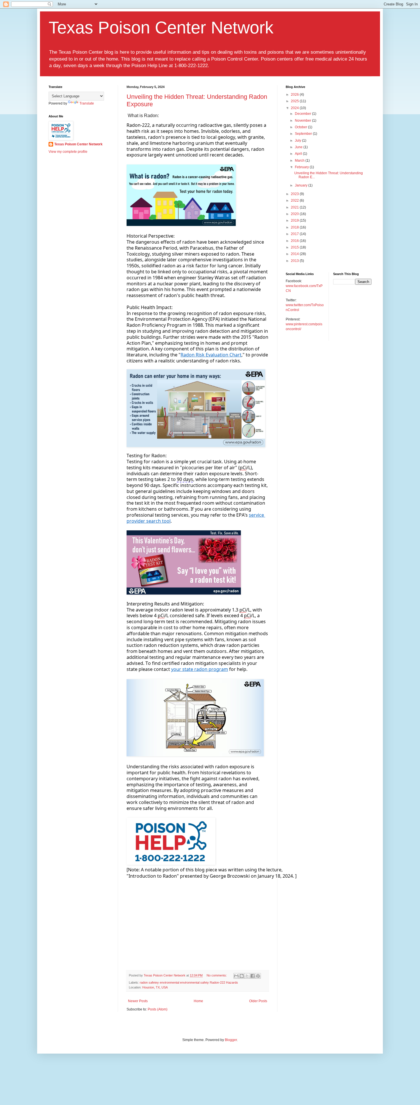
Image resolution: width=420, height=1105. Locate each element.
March (300, 161)
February (302, 167)
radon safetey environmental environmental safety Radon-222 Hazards (189, 982)
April (299, 154)
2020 (295, 214)
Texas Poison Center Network (161, 27)
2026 (295, 95)
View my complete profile (68, 152)
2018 (295, 227)
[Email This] (236, 976)
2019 (295, 220)
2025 (295, 101)
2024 (295, 108)
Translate (86, 103)
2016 (295, 241)
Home (198, 1001)
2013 (295, 261)
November (303, 121)
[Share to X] (247, 976)
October (301, 127)
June (299, 147)
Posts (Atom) (157, 1009)
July (298, 141)
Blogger (231, 1040)
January (301, 185)
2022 (295, 200)
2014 (295, 254)
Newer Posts (138, 1001)
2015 (295, 247)
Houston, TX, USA (155, 987)
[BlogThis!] (242, 976)
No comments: (217, 975)
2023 (295, 194)
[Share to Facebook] (252, 976)
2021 (295, 207)
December (303, 114)
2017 (295, 234)
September (304, 134)
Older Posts (258, 1001)
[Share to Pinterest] (258, 976)
